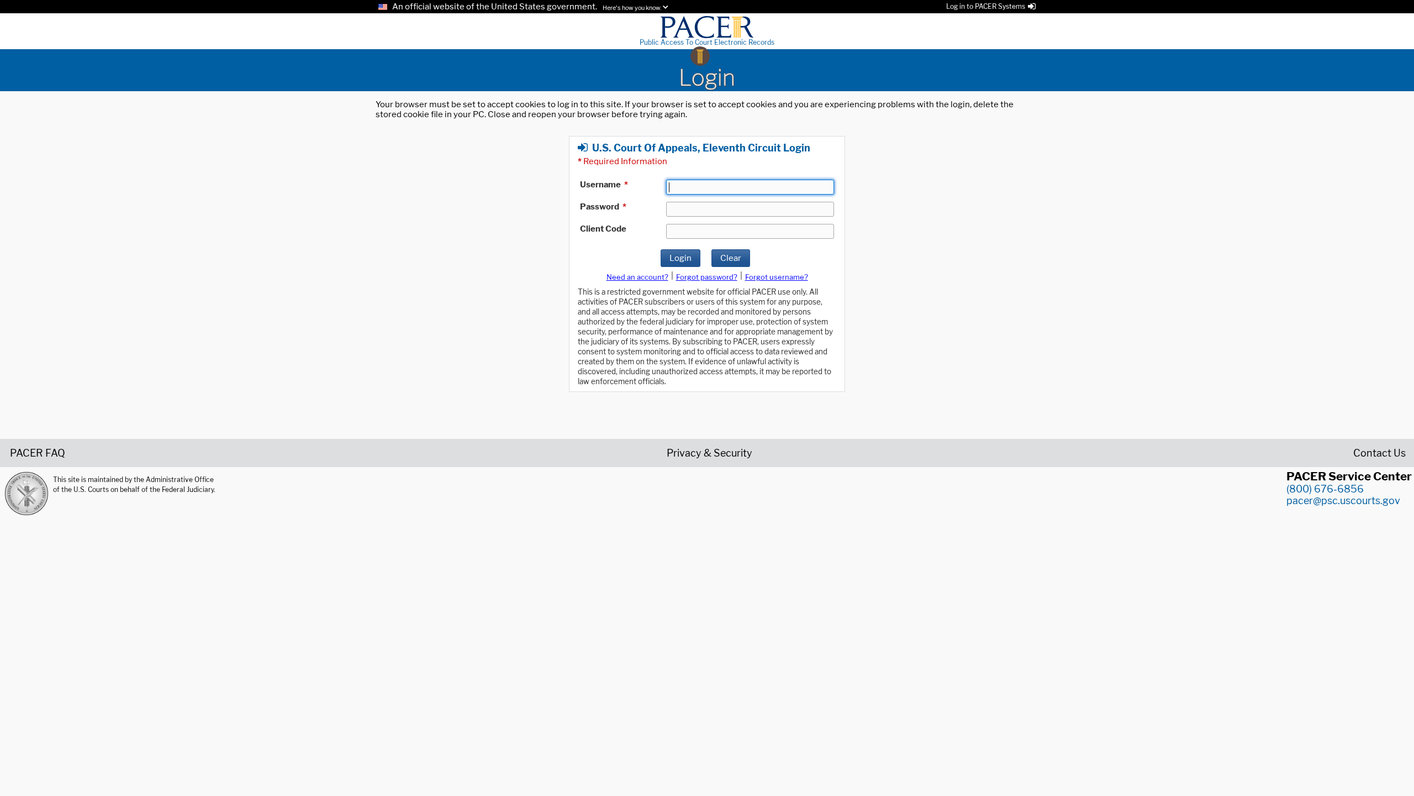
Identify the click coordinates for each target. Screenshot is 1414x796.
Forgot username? (776, 277)
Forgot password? (706, 277)
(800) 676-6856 (1325, 489)
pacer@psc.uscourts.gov (1343, 500)
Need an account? (637, 277)
